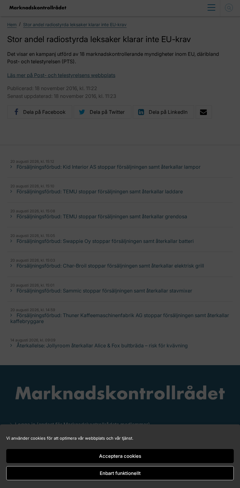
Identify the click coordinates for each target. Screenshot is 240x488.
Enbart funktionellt (120, 473)
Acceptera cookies (120, 456)
